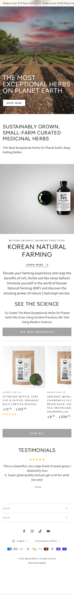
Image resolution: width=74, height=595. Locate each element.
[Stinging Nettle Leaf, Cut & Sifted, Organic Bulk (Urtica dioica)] (24, 367)
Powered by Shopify (37, 562)
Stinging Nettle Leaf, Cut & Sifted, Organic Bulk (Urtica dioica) (21, 400)
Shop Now (14, 103)
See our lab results (37, 332)
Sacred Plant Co (32, 558)
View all (37, 433)
